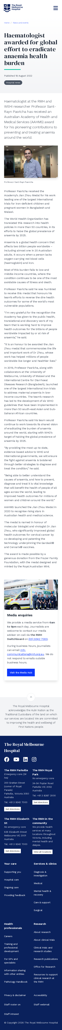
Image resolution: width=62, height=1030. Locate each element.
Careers (8, 936)
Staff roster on (12, 1004)
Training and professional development (11, 948)
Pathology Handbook (15, 981)
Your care (10, 863)
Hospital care (11, 879)
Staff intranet (11, 1014)
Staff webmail (41, 1004)
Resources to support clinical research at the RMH (46, 978)
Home (6, 23)
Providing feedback (14, 895)
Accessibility (40, 995)
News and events (20, 23)
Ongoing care (11, 887)
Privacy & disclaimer (15, 995)
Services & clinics (45, 863)
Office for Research (44, 966)
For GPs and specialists (11, 961)
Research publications (46, 959)
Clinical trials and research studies (43, 949)
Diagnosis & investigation (40, 873)
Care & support (42, 902)
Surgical (38, 910)
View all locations (42, 852)
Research (40, 923)
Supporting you (12, 871)
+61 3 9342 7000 (18, 802)
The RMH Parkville (16, 770)
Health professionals (13, 926)
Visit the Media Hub (21, 672)
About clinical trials (44, 939)
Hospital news (13, 82)
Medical (38, 883)
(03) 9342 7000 (38, 639)
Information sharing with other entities (14, 972)
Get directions (12, 809)
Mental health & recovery (42, 893)
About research (42, 932)
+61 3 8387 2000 (46, 795)
